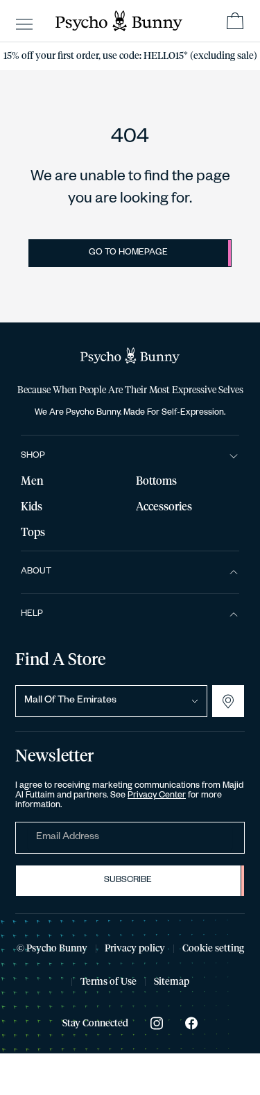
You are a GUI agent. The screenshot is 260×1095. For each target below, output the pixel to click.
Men (32, 481)
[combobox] (111, 701)
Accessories (164, 506)
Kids (31, 506)
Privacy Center (157, 796)
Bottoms (156, 481)
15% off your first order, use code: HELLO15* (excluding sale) (130, 56)
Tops (33, 532)
